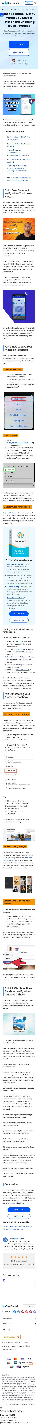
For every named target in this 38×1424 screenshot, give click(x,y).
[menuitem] (19, 138)
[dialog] (19, 1415)
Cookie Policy (23, 1343)
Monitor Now (18, 613)
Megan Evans (18, 1238)
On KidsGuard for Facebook (18, 155)
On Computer (13, 153)
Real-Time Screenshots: (15, 564)
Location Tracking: (13, 587)
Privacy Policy (13, 1343)
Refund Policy (6, 1346)
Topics (9, 9)
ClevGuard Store (10, 1337)
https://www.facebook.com (17, 443)
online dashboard (22, 670)
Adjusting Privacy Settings (17, 166)
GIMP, (5, 860)
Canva (11, 860)
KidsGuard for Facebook (11, 513)
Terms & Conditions (23, 1346)
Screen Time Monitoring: (15, 598)
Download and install (15, 657)
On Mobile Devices (15, 150)
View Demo (18, 52)
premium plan (19, 649)
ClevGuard (17, 641)
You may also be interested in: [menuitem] (16, 1222)
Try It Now (19, 44)
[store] (35, 3)
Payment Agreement (9, 1349)
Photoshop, (28, 858)
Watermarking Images (16, 168)
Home (4, 9)
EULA (13, 1346)
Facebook (16, 9)
